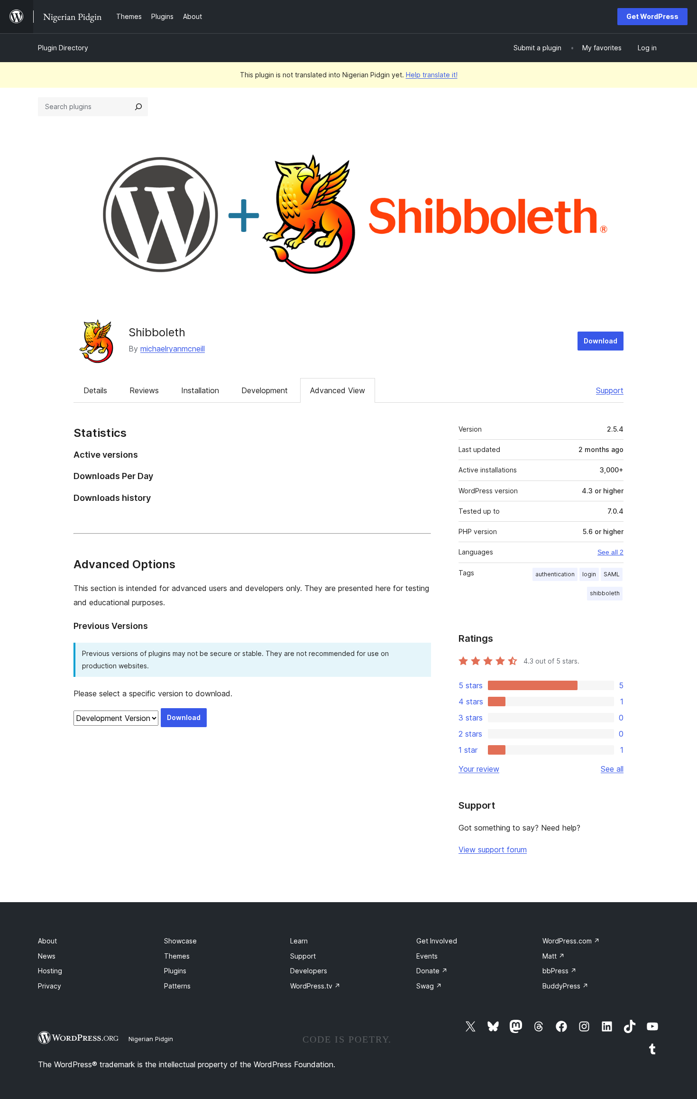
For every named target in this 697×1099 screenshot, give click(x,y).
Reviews (144, 390)
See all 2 (610, 552)
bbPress (559, 971)
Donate (432, 971)
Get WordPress (652, 16)
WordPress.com (571, 941)
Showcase (180, 941)
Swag (429, 986)
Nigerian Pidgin (150, 1039)
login (589, 574)
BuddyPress (565, 986)
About (47, 941)
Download (600, 341)
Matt (553, 956)
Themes (177, 956)
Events (427, 956)
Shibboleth (156, 332)
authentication (555, 574)
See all (612, 769)
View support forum (493, 849)
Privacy (49, 986)
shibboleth (605, 593)
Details (95, 390)
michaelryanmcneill (172, 348)
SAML (612, 574)
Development (264, 390)
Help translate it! (432, 75)
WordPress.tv (315, 986)
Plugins (175, 971)
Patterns (177, 986)
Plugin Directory (63, 48)
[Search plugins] (138, 106)
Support (610, 390)
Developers (308, 971)
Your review (479, 769)
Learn (299, 941)
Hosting (50, 971)
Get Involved (436, 941)
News (46, 956)
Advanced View (337, 390)
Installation (200, 390)
